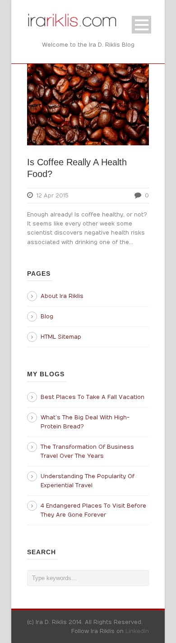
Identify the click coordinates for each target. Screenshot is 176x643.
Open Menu (141, 25)
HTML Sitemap (61, 337)
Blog (47, 316)
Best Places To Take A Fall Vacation (92, 397)
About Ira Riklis (62, 296)
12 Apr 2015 (53, 195)
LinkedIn (137, 631)
